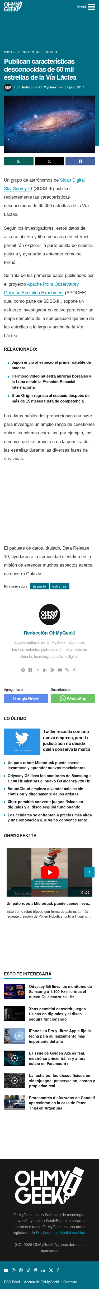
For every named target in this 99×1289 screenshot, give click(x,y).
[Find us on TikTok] (28, 1270)
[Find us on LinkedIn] (43, 1270)
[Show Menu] (91, 6)
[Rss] (67, 669)
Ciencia (51, 52)
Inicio (9, 52)
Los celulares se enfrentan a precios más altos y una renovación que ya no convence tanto (50, 817)
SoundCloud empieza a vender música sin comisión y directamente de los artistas (45, 791)
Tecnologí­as (29, 52)
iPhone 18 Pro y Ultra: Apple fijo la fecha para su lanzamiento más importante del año (60, 1036)
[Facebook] (30, 669)
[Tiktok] (74, 669)
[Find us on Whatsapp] (21, 1270)
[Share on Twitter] (49, 161)
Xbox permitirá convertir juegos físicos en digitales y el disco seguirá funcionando (45, 804)
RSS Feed (12, 1281)
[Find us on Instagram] (14, 1270)
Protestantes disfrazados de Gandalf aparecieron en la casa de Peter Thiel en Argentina (62, 1103)
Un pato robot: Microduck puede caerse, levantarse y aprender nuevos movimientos (47, 765)
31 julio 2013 (74, 86)
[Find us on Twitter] (51, 1270)
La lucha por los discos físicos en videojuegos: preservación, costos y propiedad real (62, 1080)
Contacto (70, 1281)
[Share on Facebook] (80, 161)
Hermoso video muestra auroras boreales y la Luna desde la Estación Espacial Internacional (51, 381)
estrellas (59, 586)
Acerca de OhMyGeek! (41, 1281)
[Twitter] (37, 669)
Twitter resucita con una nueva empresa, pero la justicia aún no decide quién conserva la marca (66, 740)
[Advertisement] (49, 32)
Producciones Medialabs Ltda (60, 1232)
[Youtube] (60, 669)
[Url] (23, 669)
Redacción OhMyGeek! (39, 86)
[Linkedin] (44, 669)
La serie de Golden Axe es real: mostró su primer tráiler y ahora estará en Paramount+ (57, 1058)
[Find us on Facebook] (58, 1270)
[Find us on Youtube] (6, 1270)
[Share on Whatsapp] (19, 161)
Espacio (39, 586)
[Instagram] (52, 669)
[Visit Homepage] (13, 6)
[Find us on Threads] (36, 1270)
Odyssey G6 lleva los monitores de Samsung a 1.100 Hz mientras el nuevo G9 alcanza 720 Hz (50, 778)
